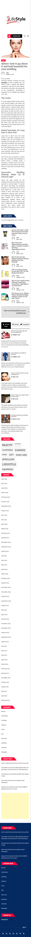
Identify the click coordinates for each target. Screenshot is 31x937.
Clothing (7, 450)
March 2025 (4, 528)
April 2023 (4, 614)
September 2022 (6, 637)
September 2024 (6, 547)
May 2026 (4, 483)
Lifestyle (9, 464)
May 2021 (4, 691)
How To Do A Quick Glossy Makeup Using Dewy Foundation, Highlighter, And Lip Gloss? (20, 283)
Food (4, 455)
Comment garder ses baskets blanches (19, 415)
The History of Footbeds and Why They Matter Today (15, 775)
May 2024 (4, 565)
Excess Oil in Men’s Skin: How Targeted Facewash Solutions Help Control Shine (20, 232)
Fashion (20, 450)
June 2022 (4, 650)
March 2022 (4, 664)
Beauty (7, 445)
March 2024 (4, 574)
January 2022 (5, 673)
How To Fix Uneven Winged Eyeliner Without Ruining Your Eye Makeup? (20, 259)
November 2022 (6, 628)
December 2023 (6, 587)
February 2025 (5, 533)
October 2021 (5, 682)
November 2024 (6, 542)
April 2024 (4, 569)
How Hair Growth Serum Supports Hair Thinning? (13, 781)
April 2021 (4, 696)
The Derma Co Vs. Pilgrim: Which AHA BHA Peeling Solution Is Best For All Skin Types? (20, 295)
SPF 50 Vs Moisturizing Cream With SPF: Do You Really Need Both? (20, 271)
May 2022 (4, 655)
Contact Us (4, 919)
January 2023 (5, 619)
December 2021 (5, 677)
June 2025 (4, 515)
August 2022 (5, 641)
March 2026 (4, 492)
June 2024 (4, 560)
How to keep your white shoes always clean (20, 395)
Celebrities (18, 443)
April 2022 (4, 659)
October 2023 (5, 596)
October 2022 (5, 632)
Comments (26, 324)
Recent (16, 324)
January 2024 (5, 583)
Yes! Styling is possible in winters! (18, 353)
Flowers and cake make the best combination (19, 331)
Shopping (7, 469)
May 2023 (4, 610)
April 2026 (4, 488)
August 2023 (5, 605)
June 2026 (4, 479)
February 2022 (5, 668)
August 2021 (5, 687)
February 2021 (5, 700)
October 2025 (5, 501)
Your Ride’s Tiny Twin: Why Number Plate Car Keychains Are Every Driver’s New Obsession (15, 768)
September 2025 (6, 506)
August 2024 (5, 551)
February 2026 (5, 497)
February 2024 (5, 578)
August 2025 (5, 510)
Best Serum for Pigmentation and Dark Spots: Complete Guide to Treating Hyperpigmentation (20, 246)
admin (7, 72)
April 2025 (4, 524)
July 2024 (4, 556)
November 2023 (6, 592)
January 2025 (5, 537)
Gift (11, 455)
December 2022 (6, 623)
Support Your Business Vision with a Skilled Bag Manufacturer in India (14, 788)
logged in (10, 220)
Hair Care (21, 455)
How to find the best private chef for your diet (15, 763)
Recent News (6, 325)
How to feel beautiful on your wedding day (20, 373)
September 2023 (6, 601)
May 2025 (4, 519)
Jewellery (8, 459)
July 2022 (4, 646)
